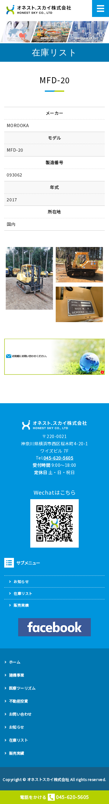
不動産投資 (18, 701)
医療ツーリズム (22, 688)
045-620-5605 (59, 458)
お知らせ (21, 581)
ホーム (15, 662)
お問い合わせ (20, 714)
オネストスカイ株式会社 (48, 779)
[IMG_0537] (79, 278)
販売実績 (21, 605)
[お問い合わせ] (54, 371)
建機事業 (16, 675)
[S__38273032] (79, 318)
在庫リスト (23, 593)
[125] (29, 306)
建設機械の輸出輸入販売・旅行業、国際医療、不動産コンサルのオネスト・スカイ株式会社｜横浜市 (38, 10)
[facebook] (54, 627)
